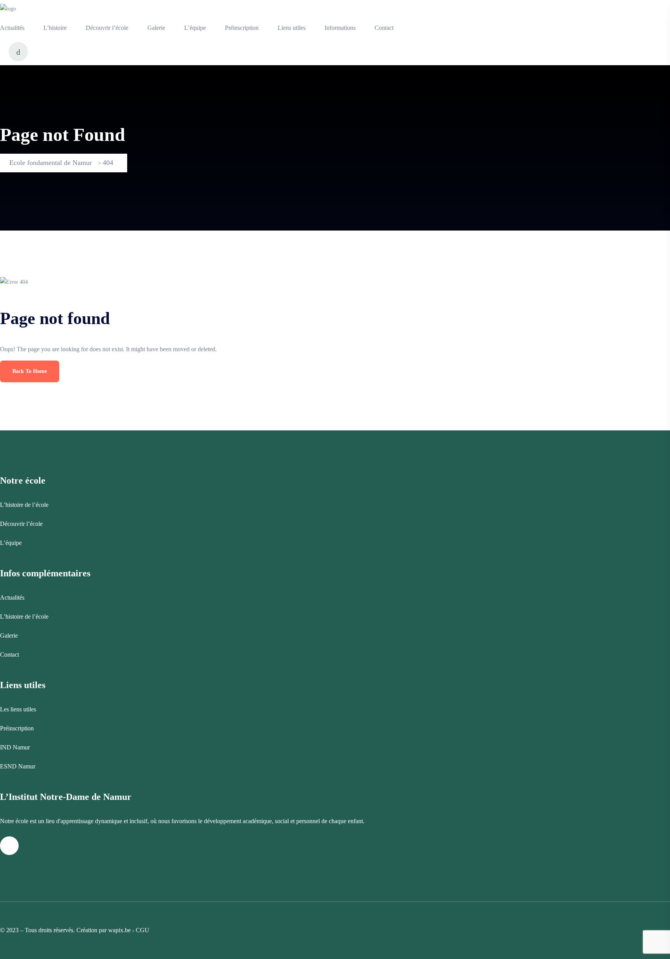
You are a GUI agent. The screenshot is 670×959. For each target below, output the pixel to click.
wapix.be (119, 930)
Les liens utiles (18, 709)
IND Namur (15, 747)
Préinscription (242, 27)
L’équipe (195, 27)
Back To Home (29, 371)
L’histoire (55, 27)
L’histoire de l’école (24, 504)
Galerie (156, 27)
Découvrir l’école (107, 27)
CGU (142, 930)
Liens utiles (292, 27)
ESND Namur (17, 766)
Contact (384, 27)
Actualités (12, 27)
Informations (340, 27)
